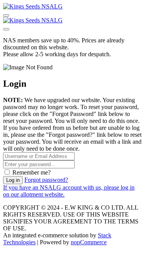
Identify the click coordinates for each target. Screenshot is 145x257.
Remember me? (31, 172)
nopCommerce (89, 242)
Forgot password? (46, 179)
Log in (13, 180)
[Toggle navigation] (6, 15)
